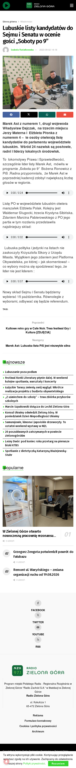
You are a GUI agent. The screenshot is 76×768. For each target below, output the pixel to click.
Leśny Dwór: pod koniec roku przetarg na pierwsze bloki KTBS (37, 443)
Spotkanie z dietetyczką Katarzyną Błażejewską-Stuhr (36, 453)
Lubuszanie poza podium (21, 372)
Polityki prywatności (34, 763)
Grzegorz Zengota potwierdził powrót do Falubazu (43, 554)
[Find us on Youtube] (38, 627)
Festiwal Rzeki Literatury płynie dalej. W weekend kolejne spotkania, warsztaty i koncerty (36, 379)
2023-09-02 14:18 (48, 49)
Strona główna (10, 21)
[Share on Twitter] (29, 115)
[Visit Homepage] (40, 5)
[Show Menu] (71, 5)
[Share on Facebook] (11, 115)
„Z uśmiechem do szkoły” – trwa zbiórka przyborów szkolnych (37, 399)
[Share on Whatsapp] (47, 115)
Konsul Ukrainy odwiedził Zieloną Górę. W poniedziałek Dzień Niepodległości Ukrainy (32, 414)
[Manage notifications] (6, 761)
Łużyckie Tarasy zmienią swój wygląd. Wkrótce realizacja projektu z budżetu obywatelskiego (34, 389)
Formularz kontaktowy (38, 720)
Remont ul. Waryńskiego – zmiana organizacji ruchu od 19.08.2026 (38, 572)
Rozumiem (58, 763)
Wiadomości (26, 21)
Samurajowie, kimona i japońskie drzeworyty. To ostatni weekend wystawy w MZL (35, 424)
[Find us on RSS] (38, 639)
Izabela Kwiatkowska (22, 49)
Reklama (38, 715)
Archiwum (38, 731)
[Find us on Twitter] (38, 615)
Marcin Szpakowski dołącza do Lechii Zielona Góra (37, 406)
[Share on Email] (64, 115)
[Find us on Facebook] (38, 603)
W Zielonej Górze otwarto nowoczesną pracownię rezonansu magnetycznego (28, 533)
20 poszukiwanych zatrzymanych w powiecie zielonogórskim (33, 433)
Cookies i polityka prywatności (38, 726)
